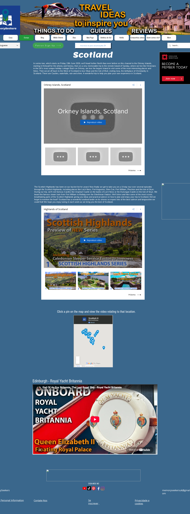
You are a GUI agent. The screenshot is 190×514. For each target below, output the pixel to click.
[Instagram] (103, 488)
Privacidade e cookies (142, 502)
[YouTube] (84, 488)
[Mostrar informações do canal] (139, 84)
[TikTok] (89, 488)
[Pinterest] (94, 488)
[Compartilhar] (133, 84)
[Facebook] (98, 488)
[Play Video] (60, 156)
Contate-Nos (40, 500)
